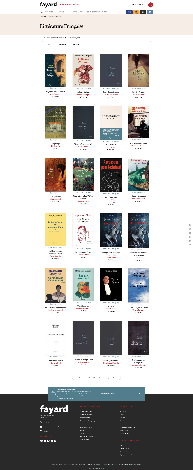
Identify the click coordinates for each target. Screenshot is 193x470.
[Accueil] (48, 5)
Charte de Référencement (109, 464)
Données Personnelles (93, 464)
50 (99, 377)
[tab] (42, 12)
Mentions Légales (57, 464)
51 (103, 377)
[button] (138, 4)
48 (89, 377)
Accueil (43, 16)
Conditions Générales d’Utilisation (74, 464)
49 (94, 377)
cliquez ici (70, 398)
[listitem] (41, 440)
